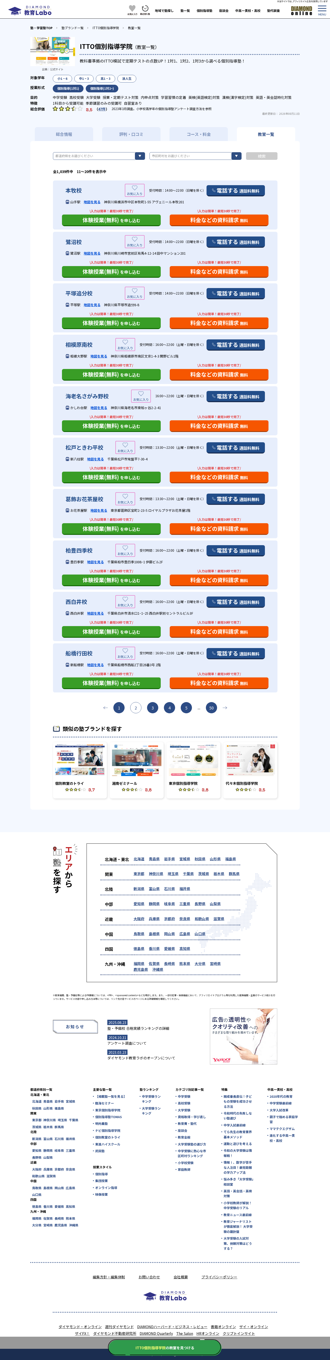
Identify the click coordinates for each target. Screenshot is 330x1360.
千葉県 (188, 873)
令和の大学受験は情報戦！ (238, 1153)
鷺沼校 (74, 242)
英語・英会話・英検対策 (238, 1193)
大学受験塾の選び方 (192, 1144)
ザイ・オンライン (253, 1326)
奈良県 (184, 918)
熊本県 (184, 963)
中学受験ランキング (151, 1099)
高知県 (184, 948)
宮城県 (184, 858)
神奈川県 (156, 873)
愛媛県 (169, 948)
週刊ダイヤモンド (119, 1326)
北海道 (139, 858)
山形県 (215, 858)
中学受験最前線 (281, 1103)
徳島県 (139, 948)
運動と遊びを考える (238, 1143)
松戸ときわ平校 (84, 447)
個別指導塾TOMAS (108, 1117)
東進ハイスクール (107, 1144)
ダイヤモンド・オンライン (80, 1326)
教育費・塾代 (187, 1123)
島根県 (154, 933)
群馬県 (234, 873)
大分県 (200, 963)
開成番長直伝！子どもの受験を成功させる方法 (238, 1101)
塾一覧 (185, 10)
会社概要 (181, 1277)
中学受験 (184, 1096)
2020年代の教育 (281, 1096)
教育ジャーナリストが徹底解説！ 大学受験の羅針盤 (238, 1226)
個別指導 (101, 1174)
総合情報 (64, 134)
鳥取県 (139, 933)
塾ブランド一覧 (73, 28)
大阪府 (139, 918)
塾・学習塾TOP (41, 28)
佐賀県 (154, 963)
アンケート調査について (127, 1043)
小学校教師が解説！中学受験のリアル (238, 1205)
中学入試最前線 (235, 1125)
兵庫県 (154, 918)
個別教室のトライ (107, 1137)
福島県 (230, 858)
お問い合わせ (149, 1277)
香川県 (154, 948)
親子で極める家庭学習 (284, 1119)
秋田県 (200, 858)
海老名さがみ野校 (87, 396)
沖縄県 (157, 969)
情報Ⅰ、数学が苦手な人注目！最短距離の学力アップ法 (238, 1167)
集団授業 (101, 1180)
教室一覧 (134, 28)
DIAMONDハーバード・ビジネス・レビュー (172, 1326)
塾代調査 (273, 10)
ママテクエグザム (282, 1128)
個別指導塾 (204, 10)
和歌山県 (202, 918)
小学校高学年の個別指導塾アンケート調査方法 (169, 108)
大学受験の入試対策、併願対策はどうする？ (238, 1243)
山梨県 (215, 903)
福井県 (184, 888)
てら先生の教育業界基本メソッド (238, 1134)
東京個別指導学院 (107, 1110)
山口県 (200, 933)
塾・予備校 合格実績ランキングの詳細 (138, 1028)
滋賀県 (218, 918)
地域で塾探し (164, 10)
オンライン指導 (106, 1187)
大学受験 (184, 1110)
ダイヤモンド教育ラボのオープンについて (141, 1058)
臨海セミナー (104, 1103)
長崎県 (169, 963)
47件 (102, 109)
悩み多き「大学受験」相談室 (238, 1181)
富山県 (154, 888)
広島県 (184, 933)
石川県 (169, 888)
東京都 (139, 873)
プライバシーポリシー (219, 1277)
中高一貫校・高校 (247, 10)
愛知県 (139, 903)
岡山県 (169, 933)
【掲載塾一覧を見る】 (110, 1096)
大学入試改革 (279, 1110)
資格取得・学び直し (192, 1117)
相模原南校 (79, 344)
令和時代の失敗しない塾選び (238, 1115)
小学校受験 (186, 1162)
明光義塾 (101, 1123)
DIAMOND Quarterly (156, 1333)
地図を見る (92, 202)
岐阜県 (169, 903)
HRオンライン (207, 1333)
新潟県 (139, 888)
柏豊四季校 (79, 550)
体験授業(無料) (111, 220)
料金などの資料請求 (219, 220)
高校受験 (184, 1103)
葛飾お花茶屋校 (84, 499)
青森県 (154, 858)
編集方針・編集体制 (109, 1277)
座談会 (224, 10)
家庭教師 (184, 1169)
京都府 (169, 918)
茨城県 (203, 873)
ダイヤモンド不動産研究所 (114, 1333)
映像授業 (101, 1194)
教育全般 (184, 1137)
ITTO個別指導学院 (105, 28)
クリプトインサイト (239, 1333)
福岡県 (139, 963)
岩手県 (169, 858)
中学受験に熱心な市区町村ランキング (192, 1153)
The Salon (184, 1333)
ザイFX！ (82, 1333)
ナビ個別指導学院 (107, 1130)
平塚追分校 (79, 293)
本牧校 (74, 190)
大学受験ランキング (151, 1110)
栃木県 (218, 873)
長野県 (200, 903)
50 (211, 708)
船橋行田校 (79, 653)
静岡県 (154, 903)
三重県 (184, 903)
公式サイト (57, 69)
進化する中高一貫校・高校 (282, 1138)
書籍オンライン (223, 1326)
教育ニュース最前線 (238, 1215)
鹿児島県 (141, 969)
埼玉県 (173, 873)
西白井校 (76, 601)
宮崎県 (215, 963)
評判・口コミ (131, 134)
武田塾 (100, 1151)
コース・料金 (199, 134)
